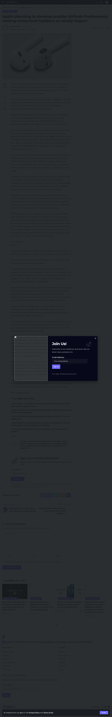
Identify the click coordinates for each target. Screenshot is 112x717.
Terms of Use (48, 713)
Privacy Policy (34, 713)
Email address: (58, 357)
